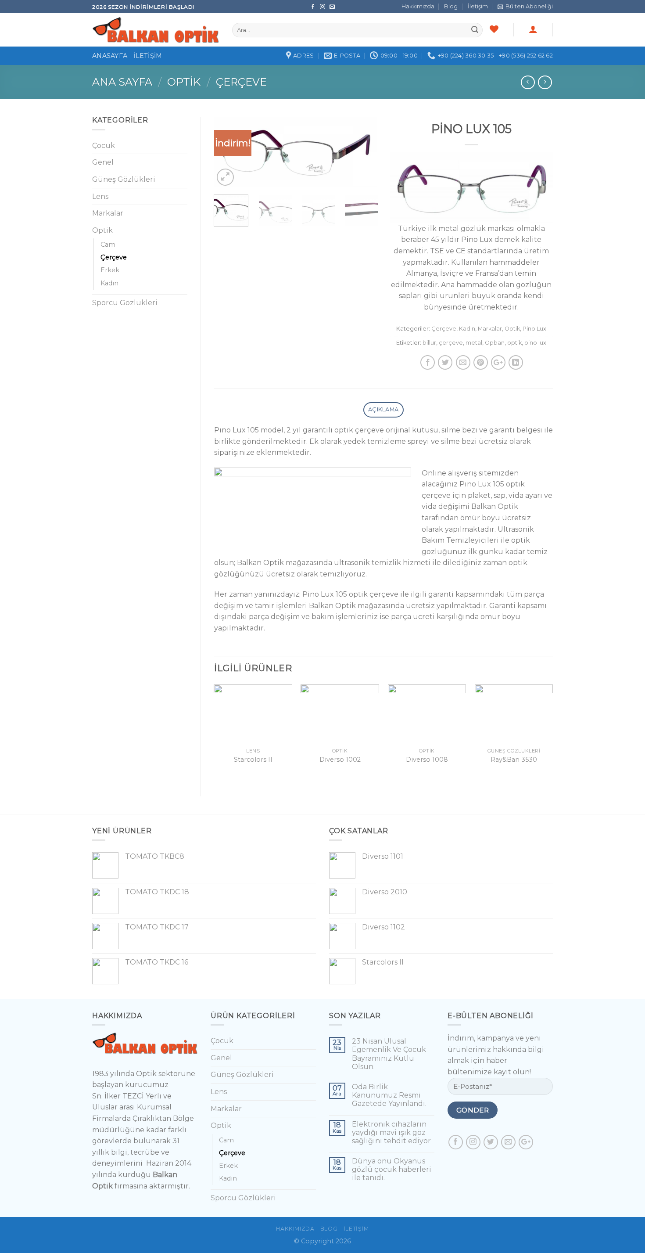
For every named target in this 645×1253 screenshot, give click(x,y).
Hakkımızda (417, 6)
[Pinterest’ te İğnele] (480, 362)
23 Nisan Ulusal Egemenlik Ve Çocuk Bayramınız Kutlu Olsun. (389, 1054)
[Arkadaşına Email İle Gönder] (463, 362)
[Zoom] (225, 177)
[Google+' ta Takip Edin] (526, 1142)
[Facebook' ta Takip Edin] (313, 7)
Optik (184, 82)
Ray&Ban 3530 (514, 759)
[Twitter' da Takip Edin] (491, 1142)
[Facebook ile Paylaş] (427, 362)
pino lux (535, 342)
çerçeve (451, 342)
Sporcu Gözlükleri (125, 303)
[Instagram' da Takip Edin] (323, 7)
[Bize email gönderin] (332, 7)
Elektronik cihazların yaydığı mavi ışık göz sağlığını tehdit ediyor (391, 1132)
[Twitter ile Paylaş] (445, 362)
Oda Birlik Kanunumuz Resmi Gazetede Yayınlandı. (389, 1095)
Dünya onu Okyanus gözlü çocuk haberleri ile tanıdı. (391, 1169)
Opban (495, 342)
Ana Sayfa (122, 82)
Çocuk (103, 145)
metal (474, 342)
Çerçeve (241, 82)
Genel (103, 162)
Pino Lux (534, 328)
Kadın (467, 328)
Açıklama (383, 409)
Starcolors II (253, 759)
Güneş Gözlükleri (123, 179)
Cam (107, 244)
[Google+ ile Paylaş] (498, 362)
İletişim (478, 6)
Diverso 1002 (340, 759)
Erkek (109, 270)
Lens (100, 196)
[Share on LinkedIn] (516, 362)
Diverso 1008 (427, 759)
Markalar (490, 328)
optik (514, 342)
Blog (451, 6)
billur (429, 342)
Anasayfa (109, 56)
